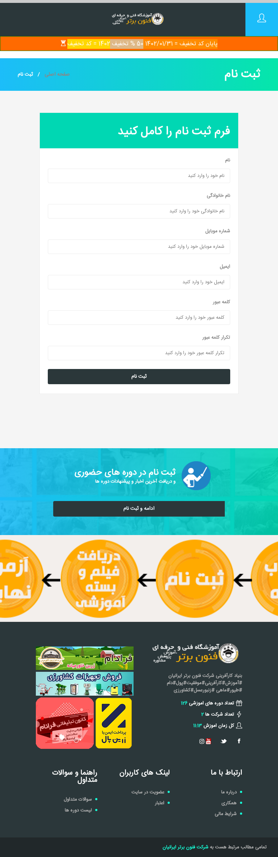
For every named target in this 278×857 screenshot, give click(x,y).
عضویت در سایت (147, 792)
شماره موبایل (217, 231)
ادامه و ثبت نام (139, 508)
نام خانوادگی (218, 196)
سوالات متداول (78, 799)
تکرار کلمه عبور (216, 337)
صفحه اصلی (57, 74)
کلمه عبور (221, 302)
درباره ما (229, 792)
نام (227, 160)
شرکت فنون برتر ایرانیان (185, 847)
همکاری (229, 803)
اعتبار (159, 803)
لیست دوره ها (78, 810)
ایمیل (225, 267)
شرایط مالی (226, 814)
